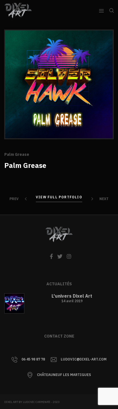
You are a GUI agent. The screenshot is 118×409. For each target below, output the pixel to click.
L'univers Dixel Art (72, 295)
